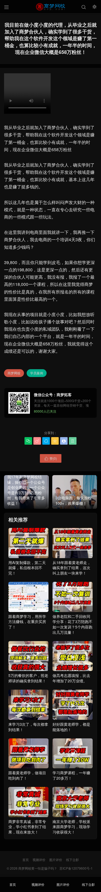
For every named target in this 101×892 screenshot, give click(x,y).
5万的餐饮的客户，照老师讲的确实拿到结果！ (28, 667)
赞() (50, 458)
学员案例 (36, 373)
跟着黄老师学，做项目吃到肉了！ (27, 764)
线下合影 (72, 859)
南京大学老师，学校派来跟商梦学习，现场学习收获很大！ (71, 816)
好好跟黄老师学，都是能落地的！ (71, 715)
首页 (25, 859)
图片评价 (55, 859)
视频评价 (39, 859)
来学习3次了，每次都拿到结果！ (28, 715)
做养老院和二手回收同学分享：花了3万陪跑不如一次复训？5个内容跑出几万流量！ (72, 613)
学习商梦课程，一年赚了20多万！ (71, 764)
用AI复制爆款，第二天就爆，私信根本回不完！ (27, 557)
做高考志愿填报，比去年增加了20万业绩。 (71, 667)
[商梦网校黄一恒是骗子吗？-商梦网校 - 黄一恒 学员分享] (50, 7)
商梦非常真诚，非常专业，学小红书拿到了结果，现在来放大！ (27, 816)
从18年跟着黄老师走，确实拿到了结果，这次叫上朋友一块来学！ (72, 557)
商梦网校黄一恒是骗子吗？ (37, 868)
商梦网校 (14, 373)
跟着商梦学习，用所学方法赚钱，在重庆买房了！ (27, 622)
